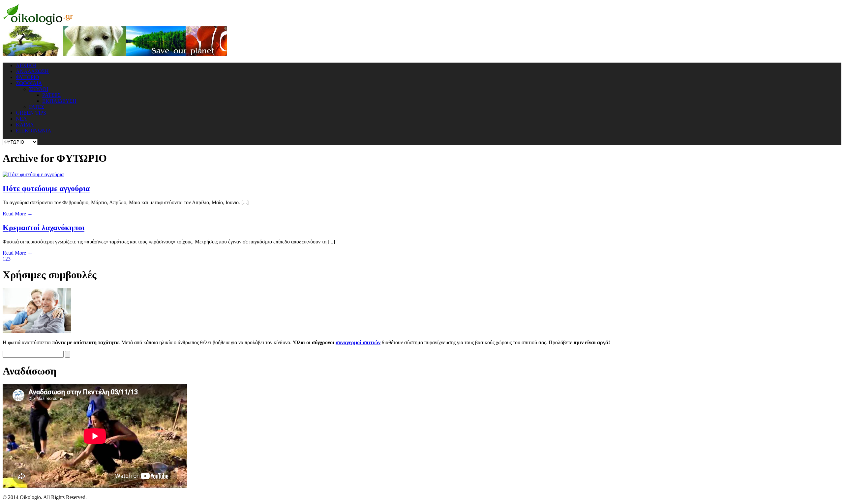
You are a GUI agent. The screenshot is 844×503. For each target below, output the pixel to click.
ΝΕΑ (21, 119)
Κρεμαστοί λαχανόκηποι (43, 227)
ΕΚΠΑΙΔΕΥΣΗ (59, 101)
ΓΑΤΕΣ (36, 107)
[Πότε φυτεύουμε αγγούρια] (33, 174)
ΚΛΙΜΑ (25, 124)
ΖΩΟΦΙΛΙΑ (29, 83)
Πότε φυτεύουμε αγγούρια (46, 188)
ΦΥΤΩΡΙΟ (27, 77)
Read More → (18, 213)
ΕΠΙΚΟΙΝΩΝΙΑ (33, 130)
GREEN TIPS (31, 113)
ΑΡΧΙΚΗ (26, 65)
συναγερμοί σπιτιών (358, 342)
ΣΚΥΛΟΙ (38, 89)
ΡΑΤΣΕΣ (51, 95)
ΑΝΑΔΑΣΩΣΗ (32, 71)
